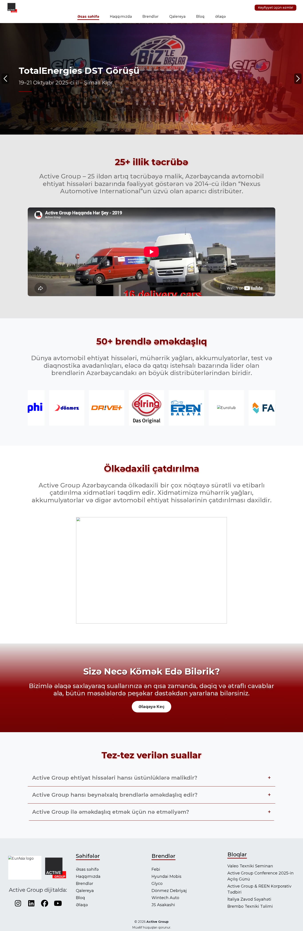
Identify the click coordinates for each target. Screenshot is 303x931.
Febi (156, 869)
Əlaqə (220, 16)
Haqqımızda (121, 16)
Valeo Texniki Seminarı (250, 866)
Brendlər (150, 16)
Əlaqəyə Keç (151, 706)
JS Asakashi (163, 904)
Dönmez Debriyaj (169, 890)
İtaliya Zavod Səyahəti (249, 899)
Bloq (200, 16)
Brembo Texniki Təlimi (250, 906)
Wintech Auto (165, 897)
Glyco (157, 883)
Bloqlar (237, 854)
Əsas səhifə (88, 16)
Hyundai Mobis (166, 876)
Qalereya (177, 16)
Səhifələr (88, 856)
